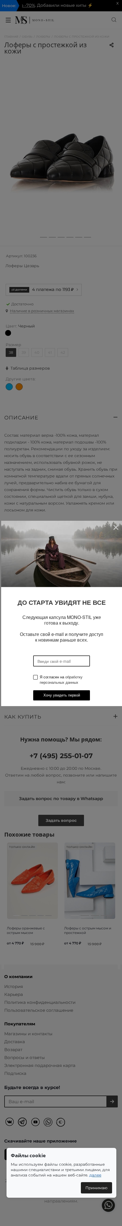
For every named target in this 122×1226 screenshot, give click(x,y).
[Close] (115, 527)
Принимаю (96, 1188)
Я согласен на (61, 679)
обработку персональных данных (61, 679)
